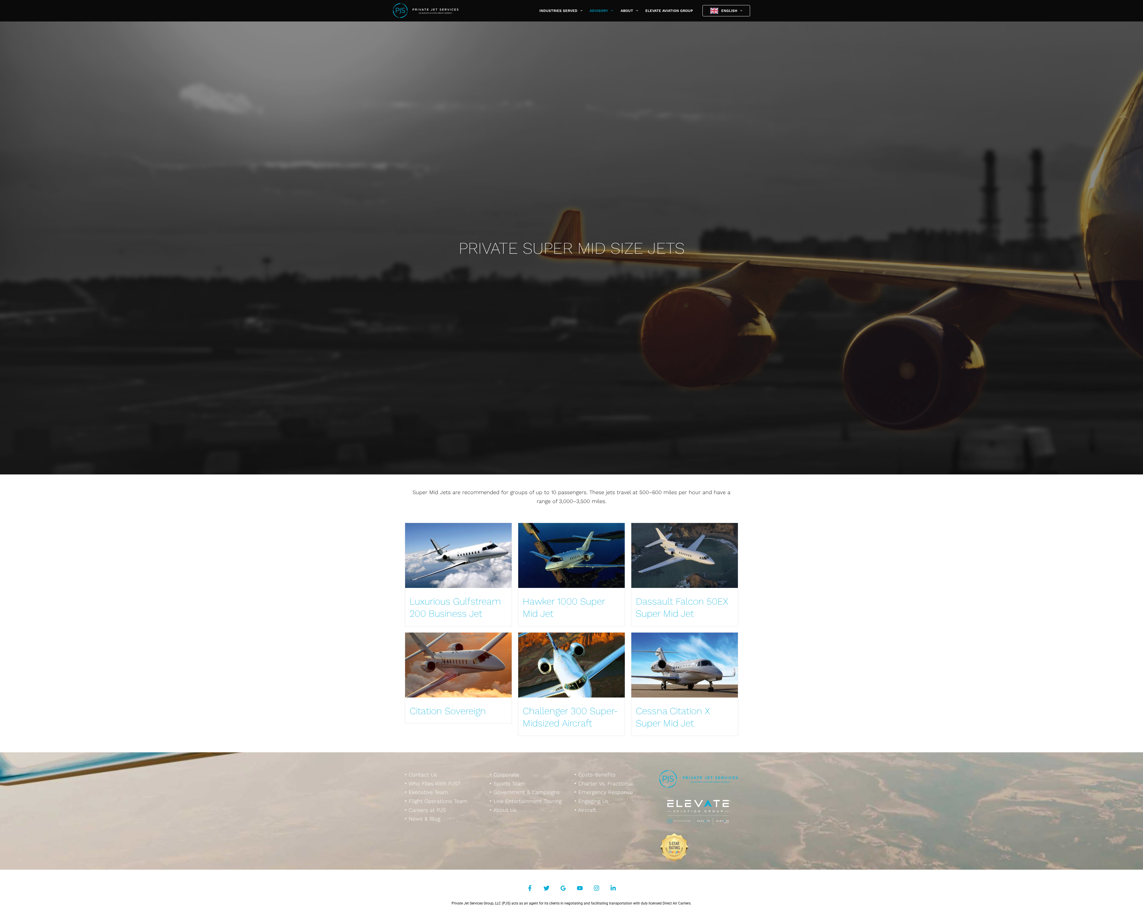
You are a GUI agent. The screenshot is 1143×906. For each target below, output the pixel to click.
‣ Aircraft (585, 810)
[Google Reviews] (563, 888)
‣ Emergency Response (603, 792)
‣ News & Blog (422, 818)
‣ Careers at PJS (425, 810)
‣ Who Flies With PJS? (432, 783)
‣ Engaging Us (591, 801)
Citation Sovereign (448, 711)
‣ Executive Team (426, 792)
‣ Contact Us (421, 774)
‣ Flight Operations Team (436, 801)
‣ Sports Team (507, 783)
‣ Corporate (504, 774)
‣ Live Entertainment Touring (526, 801)
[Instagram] (596, 888)
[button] (580, 10)
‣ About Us (503, 810)
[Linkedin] (613, 888)
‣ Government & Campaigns (525, 792)
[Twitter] (546, 888)
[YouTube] (579, 888)
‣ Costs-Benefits (595, 774)
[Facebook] (529, 888)
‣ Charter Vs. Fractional (603, 783)
